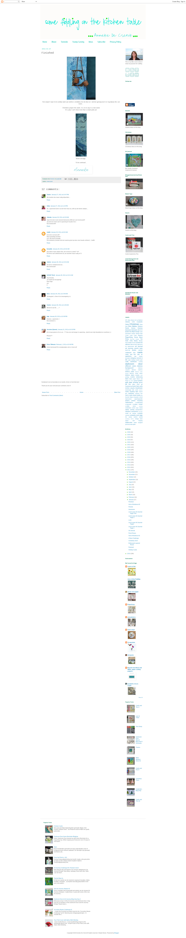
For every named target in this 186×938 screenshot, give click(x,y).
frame (126, 380)
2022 (129, 442)
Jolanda (49, 217)
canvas (140, 350)
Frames (138, 747)
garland (136, 380)
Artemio (127, 322)
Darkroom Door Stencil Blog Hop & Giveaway (139, 740)
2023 (129, 439)
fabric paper (132, 378)
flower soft (140, 378)
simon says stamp (137, 407)
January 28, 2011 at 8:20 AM (59, 232)
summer (127, 415)
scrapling (135, 404)
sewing (141, 406)
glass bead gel (137, 384)
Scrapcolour (131, 642)
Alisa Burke (131, 320)
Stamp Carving (78, 42)
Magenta (140, 335)
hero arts (139, 386)
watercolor (128, 422)
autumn (136, 348)
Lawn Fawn (133, 335)
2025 (129, 434)
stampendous (139, 409)
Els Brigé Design (134, 331)
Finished (131, 502)
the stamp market (131, 417)
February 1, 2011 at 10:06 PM (64, 344)
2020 (129, 447)
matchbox (131, 393)
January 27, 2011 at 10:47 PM (60, 194)
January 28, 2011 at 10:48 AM (59, 294)
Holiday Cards (133, 550)
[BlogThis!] (71, 179)
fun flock (131, 380)
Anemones (132, 509)
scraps (141, 404)
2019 (129, 449)
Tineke (49, 194)
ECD (141, 330)
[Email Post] (65, 178)
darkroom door (134, 364)
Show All (141, 697)
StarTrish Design (134, 339)
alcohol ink (139, 342)
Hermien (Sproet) (52, 329)
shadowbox (128, 407)
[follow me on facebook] (132, 76)
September (132, 479)
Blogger (116, 933)
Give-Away (139, 726)
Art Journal (132, 530)
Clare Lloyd (131, 629)
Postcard (131, 547)
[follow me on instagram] (127, 76)
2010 (129, 553)
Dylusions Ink (136, 330)
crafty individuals (131, 361)
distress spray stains (136, 373)
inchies (127, 388)
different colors (130, 366)
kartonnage (128, 390)
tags (141, 415)
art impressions (129, 346)
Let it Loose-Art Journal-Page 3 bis (136, 512)
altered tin (140, 344)
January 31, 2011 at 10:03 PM (66, 329)
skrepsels (131, 655)
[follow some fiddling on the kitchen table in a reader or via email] (132, 71)
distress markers (137, 369)
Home (45, 42)
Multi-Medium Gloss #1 (138, 759)
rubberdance (129, 402)
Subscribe (101, 42)
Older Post (117, 392)
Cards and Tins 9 (139, 769)
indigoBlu (132, 388)
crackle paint (139, 360)
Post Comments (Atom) (56, 395)
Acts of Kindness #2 (134, 504)
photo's (127, 400)
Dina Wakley (132, 326)
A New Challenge (134, 538)
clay (135, 356)
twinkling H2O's (129, 418)
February (131, 497)
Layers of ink (132, 566)
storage (141, 411)
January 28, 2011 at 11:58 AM (60, 305)
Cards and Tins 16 (139, 800)
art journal (139, 346)
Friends (131, 507)
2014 (129, 462)
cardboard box (130, 352)
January (131, 499)
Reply (48, 200)
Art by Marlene (139, 320)
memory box (139, 393)
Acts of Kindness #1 (134, 535)
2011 (129, 470)
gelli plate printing (131, 382)
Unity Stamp (134, 341)
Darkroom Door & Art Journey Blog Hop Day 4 (67, 899)
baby (141, 348)
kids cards (135, 390)
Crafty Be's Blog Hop (139, 789)
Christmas (134, 324)
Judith (48, 232)
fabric (127, 379)
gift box (128, 384)
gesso (141, 382)
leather (141, 390)
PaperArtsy (129, 337)
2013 (129, 465)
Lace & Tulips (138, 716)
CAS (133, 322)
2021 (129, 444)
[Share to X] (73, 179)
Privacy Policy (115, 42)
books (134, 350)
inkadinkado (139, 388)
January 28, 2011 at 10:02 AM (60, 262)
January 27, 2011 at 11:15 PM (59, 206)
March (131, 494)
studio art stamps (130, 413)
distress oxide (129, 371)
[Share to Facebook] (75, 179)
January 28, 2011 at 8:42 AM (61, 249)
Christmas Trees (139, 779)
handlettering (128, 386)
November (132, 474)
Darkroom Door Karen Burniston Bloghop (66, 836)
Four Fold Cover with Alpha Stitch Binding (66, 920)
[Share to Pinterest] (77, 179)
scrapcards (128, 404)
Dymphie (49, 249)
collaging (133, 358)
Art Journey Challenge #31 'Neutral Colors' (66, 868)
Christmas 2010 (133, 540)
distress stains (129, 375)
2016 (129, 457)
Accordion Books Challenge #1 (63, 909)
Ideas (91, 42)
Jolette (49, 262)
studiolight (140, 413)
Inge (48, 316)
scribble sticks (130, 406)
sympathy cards (134, 415)
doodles (137, 375)
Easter (127, 331)
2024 (129, 437)
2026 (129, 432)
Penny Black (138, 337)
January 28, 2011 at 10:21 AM (64, 275)
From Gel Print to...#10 (60, 857)
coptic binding (131, 360)
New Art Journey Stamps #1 (62, 888)
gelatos (140, 380)
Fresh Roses (132, 533)
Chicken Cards (58, 826)
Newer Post (45, 392)
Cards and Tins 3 (139, 706)
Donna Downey (137, 328)
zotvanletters (132, 617)
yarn (134, 424)
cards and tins (130, 354)
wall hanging (138, 420)
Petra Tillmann (51, 344)
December (132, 472)
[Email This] (69, 179)
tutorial (141, 417)
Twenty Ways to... (59, 878)
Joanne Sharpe (135, 333)
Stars (55, 847)
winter (135, 422)
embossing (139, 377)
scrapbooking (139, 402)
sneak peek (49, 181)
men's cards (128, 395)
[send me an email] (127, 71)
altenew (127, 344)
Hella (48, 206)
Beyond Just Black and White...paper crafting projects (135, 669)
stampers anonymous (131, 411)
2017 (129, 455)
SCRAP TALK (51, 275)
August (131, 482)
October (131, 477)
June (130, 487)
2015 (129, 460)
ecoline (132, 377)
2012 (129, 467)
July (130, 484)
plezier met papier (133, 592)
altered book (133, 344)
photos (133, 400)
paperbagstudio (138, 399)
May (130, 489)
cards (140, 352)
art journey (129, 348)
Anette (49, 305)
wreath (131, 424)
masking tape (134, 391)
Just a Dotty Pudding (134, 579)
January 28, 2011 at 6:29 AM (60, 217)
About (54, 42)
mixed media (136, 395)
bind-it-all (127, 350)
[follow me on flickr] (137, 76)
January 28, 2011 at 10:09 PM (58, 316)
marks (127, 391)
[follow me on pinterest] (137, 71)
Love (130, 520)
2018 (129, 452)
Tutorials (64, 42)
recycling (140, 400)
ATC (126, 320)
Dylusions (128, 330)
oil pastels (136, 397)
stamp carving (129, 409)
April (130, 492)
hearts (134, 386)
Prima (127, 339)
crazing (141, 361)
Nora (48, 294)
